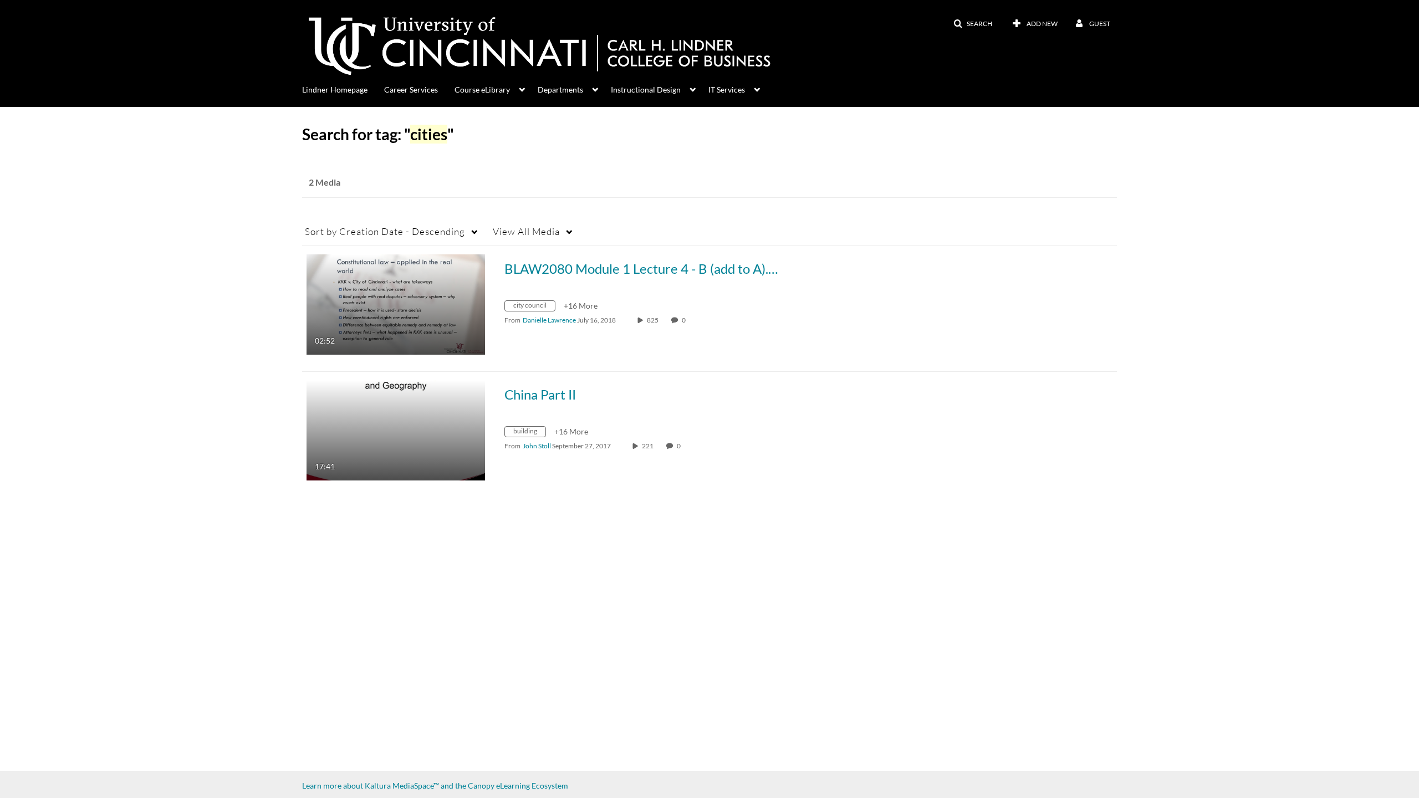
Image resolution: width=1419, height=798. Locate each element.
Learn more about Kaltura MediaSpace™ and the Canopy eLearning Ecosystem (435, 785)
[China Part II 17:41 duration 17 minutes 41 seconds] (396, 429)
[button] (972, 24)
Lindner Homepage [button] (334, 89)
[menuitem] (343, 89)
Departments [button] (560, 89)
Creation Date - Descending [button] (385, 231)
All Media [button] (526, 231)
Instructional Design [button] (646, 89)
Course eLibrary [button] (482, 89)
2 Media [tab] (324, 182)
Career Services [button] (411, 89)
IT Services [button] (726, 89)
